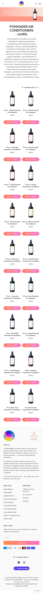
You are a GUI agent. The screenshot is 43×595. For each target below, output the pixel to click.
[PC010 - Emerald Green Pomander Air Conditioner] (30, 247)
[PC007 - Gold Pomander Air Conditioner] (12, 210)
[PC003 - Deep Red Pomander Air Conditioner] (12, 135)
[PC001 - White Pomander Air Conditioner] (12, 98)
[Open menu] (3, 3)
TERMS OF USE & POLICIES (28, 490)
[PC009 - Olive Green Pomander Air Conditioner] (12, 247)
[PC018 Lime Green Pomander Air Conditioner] (30, 396)
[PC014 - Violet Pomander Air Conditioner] (30, 321)
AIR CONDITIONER (10, 509)
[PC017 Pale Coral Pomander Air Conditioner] (12, 396)
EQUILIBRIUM (8, 489)
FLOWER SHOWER (10, 506)
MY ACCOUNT (27, 495)
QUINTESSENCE (9, 496)
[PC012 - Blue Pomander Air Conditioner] (30, 284)
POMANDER (8, 492)
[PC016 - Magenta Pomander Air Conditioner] (30, 359)
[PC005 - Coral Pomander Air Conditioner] (12, 173)
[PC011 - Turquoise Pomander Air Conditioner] (12, 284)
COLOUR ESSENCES (10, 499)
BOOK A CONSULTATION (12, 515)
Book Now (22, 543)
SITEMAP (26, 501)
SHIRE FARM (8, 519)
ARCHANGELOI (9, 502)
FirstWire (25, 586)
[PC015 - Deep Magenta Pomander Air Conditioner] (12, 359)
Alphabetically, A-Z (30, 87)
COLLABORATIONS (10, 512)
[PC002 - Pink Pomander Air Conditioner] (30, 98)
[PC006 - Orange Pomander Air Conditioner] (30, 173)
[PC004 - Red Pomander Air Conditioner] (30, 135)
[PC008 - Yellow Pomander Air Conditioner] (30, 210)
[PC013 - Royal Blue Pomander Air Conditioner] (12, 321)
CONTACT (26, 498)
